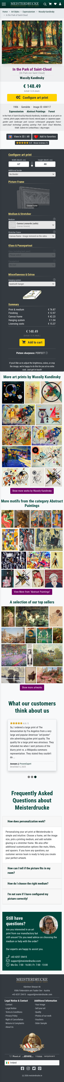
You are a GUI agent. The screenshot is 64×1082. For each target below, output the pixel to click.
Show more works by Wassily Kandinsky (32, 490)
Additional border (15, 170)
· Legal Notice (10, 1008)
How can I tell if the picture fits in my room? (29, 870)
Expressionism (29, 11)
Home (5, 11)
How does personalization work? (26, 821)
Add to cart (33, 342)
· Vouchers (38, 1019)
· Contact (8, 1004)
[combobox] (32, 174)
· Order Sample (40, 1023)
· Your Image (39, 1004)
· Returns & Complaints (14, 1023)
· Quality (37, 1012)
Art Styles (15, 11)
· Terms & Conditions (13, 1012)
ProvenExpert (25, 764)
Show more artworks (32, 687)
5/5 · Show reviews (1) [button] (38, 143)
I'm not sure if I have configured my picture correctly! (28, 896)
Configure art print (34, 98)
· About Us (9, 1027)
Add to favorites (47, 136)
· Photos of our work (42, 1016)
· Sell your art (39, 1008)
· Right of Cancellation (14, 1019)
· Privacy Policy (11, 1016)
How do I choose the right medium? (28, 883)
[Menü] (4, 4)
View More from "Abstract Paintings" (32, 591)
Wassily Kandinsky (46, 11)
